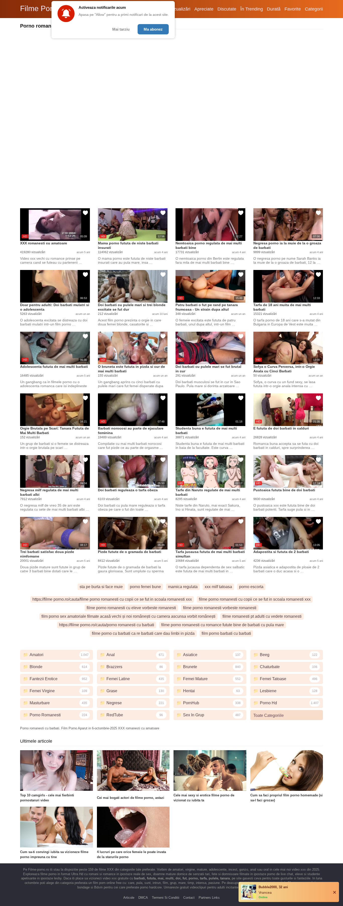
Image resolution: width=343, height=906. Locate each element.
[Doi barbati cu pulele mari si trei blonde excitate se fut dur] (133, 286)
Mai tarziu (121, 29)
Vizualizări (180, 9)
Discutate (226, 9)
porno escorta (251, 587)
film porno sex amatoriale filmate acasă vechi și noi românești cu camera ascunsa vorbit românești (128, 616)
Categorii (314, 9)
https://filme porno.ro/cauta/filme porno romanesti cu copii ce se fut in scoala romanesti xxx (112, 599)
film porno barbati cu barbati (226, 633)
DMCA (143, 897)
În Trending (251, 9)
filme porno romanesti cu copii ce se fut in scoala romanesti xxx (255, 599)
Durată (273, 9)
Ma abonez (153, 29)
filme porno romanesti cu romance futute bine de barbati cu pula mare (222, 625)
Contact (189, 897)
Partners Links (209, 897)
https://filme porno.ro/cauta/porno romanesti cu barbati (106, 625)
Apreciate (203, 9)
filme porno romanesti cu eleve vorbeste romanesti (131, 608)
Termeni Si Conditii (165, 897)
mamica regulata (183, 587)
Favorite (292, 9)
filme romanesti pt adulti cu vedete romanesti (262, 616)
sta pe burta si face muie (101, 587)
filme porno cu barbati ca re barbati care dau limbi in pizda (143, 633)
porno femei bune (145, 587)
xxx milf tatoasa (218, 587)
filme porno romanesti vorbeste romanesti (219, 608)
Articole (128, 897)
